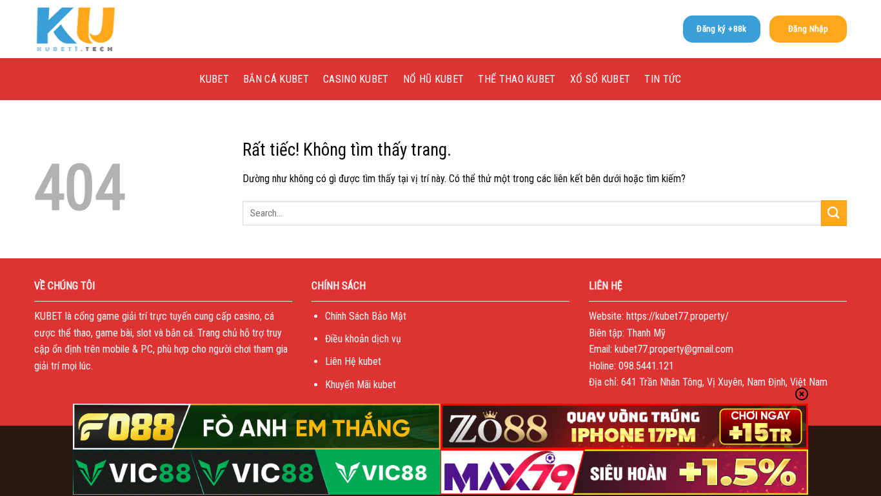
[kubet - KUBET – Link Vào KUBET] (98, 29)
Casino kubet (356, 79)
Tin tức (662, 79)
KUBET (214, 79)
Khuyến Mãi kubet (360, 384)
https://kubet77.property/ (677, 316)
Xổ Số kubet (600, 79)
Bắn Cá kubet (276, 79)
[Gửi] (834, 212)
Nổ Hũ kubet (433, 79)
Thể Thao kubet (516, 79)
